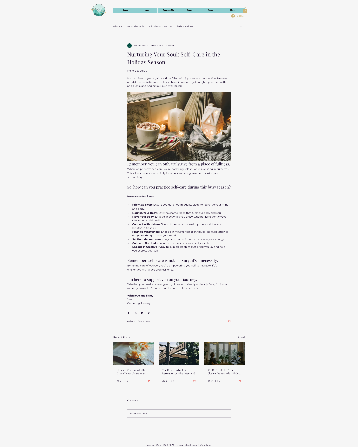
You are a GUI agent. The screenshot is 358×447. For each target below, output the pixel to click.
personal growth (135, 26)
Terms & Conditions (201, 445)
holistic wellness (185, 26)
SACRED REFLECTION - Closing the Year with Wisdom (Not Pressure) (224, 371)
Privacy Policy (183, 445)
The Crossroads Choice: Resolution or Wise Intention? (178, 371)
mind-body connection (160, 26)
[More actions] (229, 45)
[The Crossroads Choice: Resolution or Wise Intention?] (179, 353)
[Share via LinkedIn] (142, 312)
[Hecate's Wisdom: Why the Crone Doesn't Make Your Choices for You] (133, 353)
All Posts (117, 26)
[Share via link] (149, 312)
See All (241, 337)
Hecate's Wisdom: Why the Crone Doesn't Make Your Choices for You (131, 371)
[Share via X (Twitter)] (135, 312)
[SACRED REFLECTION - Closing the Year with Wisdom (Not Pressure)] (224, 353)
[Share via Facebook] (128, 312)
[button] (245, 10)
